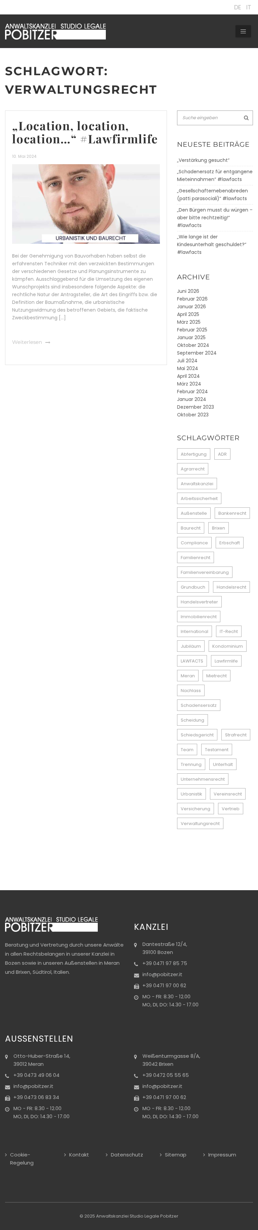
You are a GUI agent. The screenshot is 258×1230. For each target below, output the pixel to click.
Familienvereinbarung (205, 572)
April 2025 (188, 314)
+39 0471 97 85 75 (164, 963)
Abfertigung (194, 454)
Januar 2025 (191, 337)
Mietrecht (216, 676)
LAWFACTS (192, 661)
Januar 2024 (191, 399)
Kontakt (79, 1154)
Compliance (194, 543)
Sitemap (175, 1154)
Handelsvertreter (199, 602)
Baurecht (191, 528)
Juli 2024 (187, 360)
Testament (216, 749)
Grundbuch (193, 587)
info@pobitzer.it (162, 974)
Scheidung (192, 720)
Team (187, 749)
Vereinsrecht (228, 794)
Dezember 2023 (195, 407)
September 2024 (197, 353)
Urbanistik (191, 794)
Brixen (218, 528)
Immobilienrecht (199, 616)
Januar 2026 (191, 306)
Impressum (222, 1154)
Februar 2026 (192, 298)
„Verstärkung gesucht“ (203, 160)
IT (248, 7)
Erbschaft (229, 543)
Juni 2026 (188, 291)
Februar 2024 (192, 391)
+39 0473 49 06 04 (36, 1075)
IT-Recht (229, 631)
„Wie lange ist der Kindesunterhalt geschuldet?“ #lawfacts (211, 244)
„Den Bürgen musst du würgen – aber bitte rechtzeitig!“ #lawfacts (215, 218)
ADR (222, 454)
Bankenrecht (232, 513)
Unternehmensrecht (203, 779)
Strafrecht (236, 735)
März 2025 (189, 322)
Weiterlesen (27, 342)
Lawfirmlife (226, 661)
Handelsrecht (231, 587)
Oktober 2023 (193, 414)
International (194, 631)
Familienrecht (195, 557)
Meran (188, 676)
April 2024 (188, 376)
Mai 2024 (187, 368)
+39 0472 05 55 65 (165, 1075)
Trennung (191, 764)
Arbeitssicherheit (199, 498)
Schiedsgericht (197, 735)
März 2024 (189, 383)
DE (237, 7)
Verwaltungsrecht (200, 823)
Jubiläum (191, 646)
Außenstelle (194, 513)
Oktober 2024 (193, 345)
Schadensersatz (199, 705)
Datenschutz (127, 1154)
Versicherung (195, 809)
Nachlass (191, 690)
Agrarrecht (193, 469)
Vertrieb (231, 809)
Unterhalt (223, 764)
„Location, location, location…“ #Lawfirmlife (85, 132)
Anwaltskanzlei (197, 484)
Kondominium (227, 646)
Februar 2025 (192, 329)
